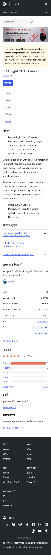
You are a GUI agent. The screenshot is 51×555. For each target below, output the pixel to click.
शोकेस (29, 444)
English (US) (42, 321)
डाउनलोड (7, 83)
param (6, 75)
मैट (5, 496)
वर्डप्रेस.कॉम (9, 491)
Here (17, 217)
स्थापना (9, 107)
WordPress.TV (11, 482)
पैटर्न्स (29, 459)
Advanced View (10, 341)
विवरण (8, 93)
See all (45, 387)
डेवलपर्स (6, 477)
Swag (31, 482)
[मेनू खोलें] (46, 4)
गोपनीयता (6, 459)
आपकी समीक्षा (8, 387)
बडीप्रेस (7, 505)
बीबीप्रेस (7, 500)
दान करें (31, 477)
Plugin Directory (10, 12)
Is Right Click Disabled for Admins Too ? (14, 244)
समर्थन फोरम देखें (9, 407)
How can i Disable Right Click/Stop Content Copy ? (16, 234)
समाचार (6, 449)
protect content (41, 333)
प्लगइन (29, 454)
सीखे (4, 468)
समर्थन (8, 121)
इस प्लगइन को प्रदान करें (13, 427)
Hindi (11, 517)
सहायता (6, 472)
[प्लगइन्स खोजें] (31, 22)
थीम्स (29, 449)
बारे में (5, 444)
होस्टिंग (5, 454)
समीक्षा (8, 100)
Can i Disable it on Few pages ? (18, 254)
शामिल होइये (31, 468)
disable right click (40, 328)
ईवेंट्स (29, 472)
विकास (8, 114)
